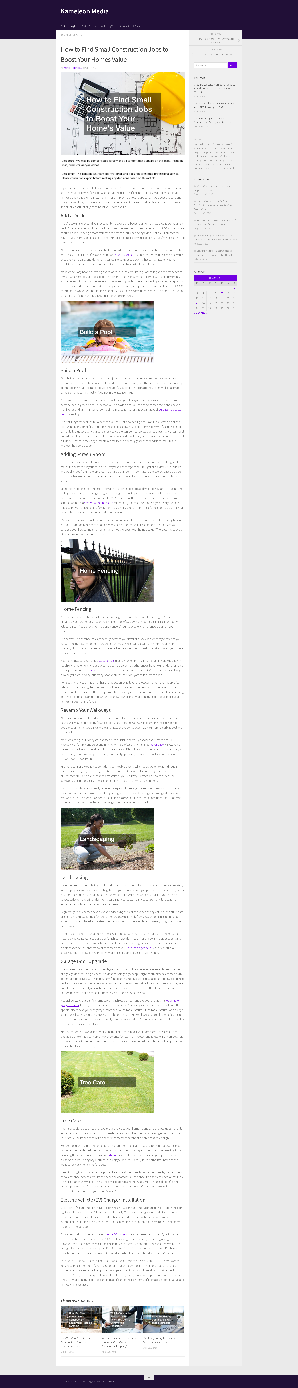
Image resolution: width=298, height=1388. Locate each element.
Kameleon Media (85, 11)
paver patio (157, 744)
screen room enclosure (98, 503)
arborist (112, 1155)
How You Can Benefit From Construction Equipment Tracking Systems (76, 1342)
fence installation (94, 670)
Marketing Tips (107, 26)
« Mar (197, 312)
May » (204, 312)
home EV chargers (117, 1234)
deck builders (123, 255)
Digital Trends (89, 26)
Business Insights (68, 26)
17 (197, 303)
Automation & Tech (130, 26)
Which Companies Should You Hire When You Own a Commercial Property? (119, 1342)
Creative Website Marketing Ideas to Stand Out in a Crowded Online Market (214, 88)
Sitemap (109, 1381)
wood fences (107, 661)
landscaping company (140, 948)
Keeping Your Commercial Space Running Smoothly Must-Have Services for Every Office (214, 205)
